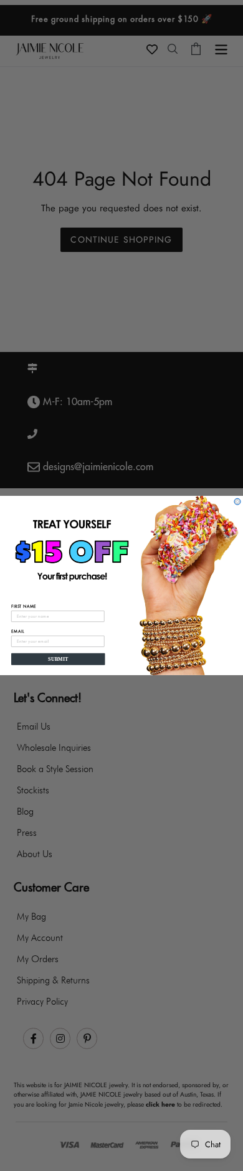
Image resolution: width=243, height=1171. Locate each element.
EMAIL (17, 631)
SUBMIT (58, 659)
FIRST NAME (23, 606)
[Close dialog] (237, 501)
